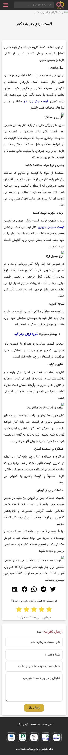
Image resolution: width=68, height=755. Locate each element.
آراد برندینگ (23, 724)
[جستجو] (15, 5)
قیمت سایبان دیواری (51, 227)
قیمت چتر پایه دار (36, 101)
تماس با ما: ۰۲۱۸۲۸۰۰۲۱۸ (42, 724)
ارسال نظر (34, 707)
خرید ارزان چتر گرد (26, 334)
